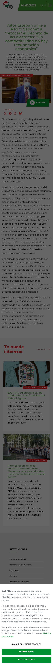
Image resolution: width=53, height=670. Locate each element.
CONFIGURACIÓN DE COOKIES (27, 644)
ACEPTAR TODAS (26, 652)
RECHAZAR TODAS (26, 660)
